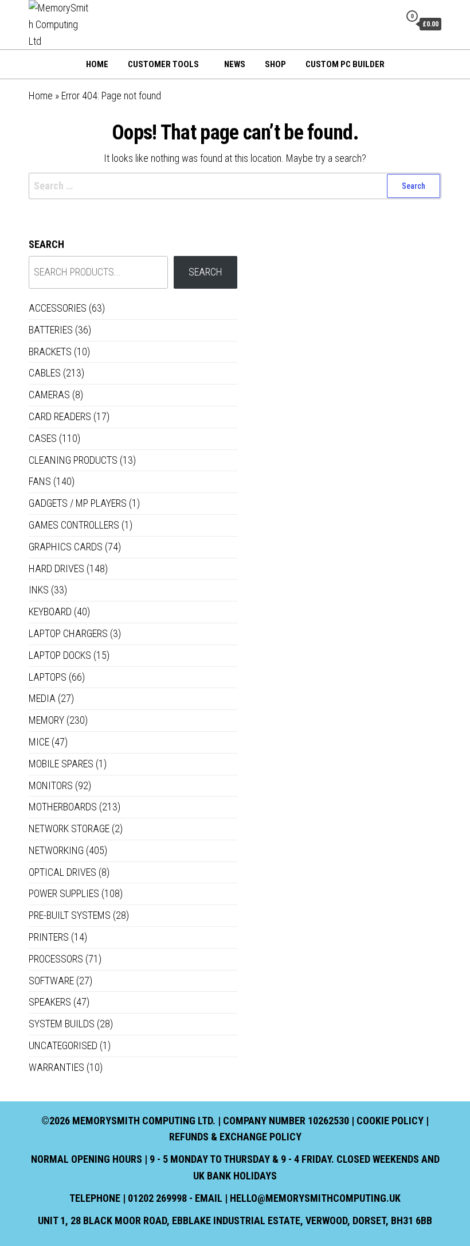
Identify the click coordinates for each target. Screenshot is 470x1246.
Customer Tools (163, 64)
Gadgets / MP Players (78, 503)
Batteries (51, 330)
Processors (56, 959)
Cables (45, 373)
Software (51, 981)
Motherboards (63, 807)
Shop (275, 64)
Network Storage (69, 828)
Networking (56, 850)
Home (97, 64)
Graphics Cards (66, 547)
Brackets (50, 352)
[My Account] (388, 23)
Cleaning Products (73, 460)
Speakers (50, 1002)
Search (46, 244)
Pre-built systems (70, 915)
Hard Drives (56, 568)
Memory (46, 720)
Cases (43, 438)
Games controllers (74, 525)
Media (42, 698)
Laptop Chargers (68, 633)
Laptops (47, 677)
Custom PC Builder (345, 64)
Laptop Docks (60, 655)
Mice (39, 742)
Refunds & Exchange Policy (235, 1137)
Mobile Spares (61, 764)
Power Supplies (64, 893)
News (234, 64)
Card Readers (60, 416)
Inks (39, 590)
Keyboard (50, 611)
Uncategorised (63, 1045)
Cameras (49, 395)
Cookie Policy (390, 1121)
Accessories (58, 308)
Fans (40, 481)
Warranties (56, 1067)
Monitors (51, 785)
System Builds (62, 1024)
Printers (49, 937)
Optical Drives (62, 872)
